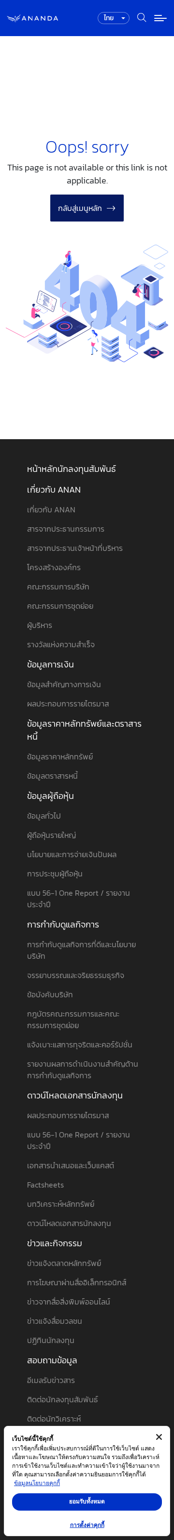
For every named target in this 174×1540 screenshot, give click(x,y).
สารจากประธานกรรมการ (65, 529)
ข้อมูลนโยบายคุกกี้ (37, 1483)
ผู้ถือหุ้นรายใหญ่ (51, 835)
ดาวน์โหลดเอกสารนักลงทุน (75, 1095)
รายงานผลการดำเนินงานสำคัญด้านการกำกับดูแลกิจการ (82, 1069)
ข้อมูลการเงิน (50, 664)
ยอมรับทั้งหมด (87, 1501)
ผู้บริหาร (39, 625)
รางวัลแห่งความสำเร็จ (61, 644)
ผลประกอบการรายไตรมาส (68, 703)
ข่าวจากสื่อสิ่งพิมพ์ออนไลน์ (68, 1301)
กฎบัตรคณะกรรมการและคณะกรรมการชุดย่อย (73, 1019)
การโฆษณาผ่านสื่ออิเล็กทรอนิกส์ (76, 1282)
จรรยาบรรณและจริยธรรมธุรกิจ (75, 975)
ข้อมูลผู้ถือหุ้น (50, 795)
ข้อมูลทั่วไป (44, 816)
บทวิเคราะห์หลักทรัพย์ (60, 1204)
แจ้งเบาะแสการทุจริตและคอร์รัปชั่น (79, 1044)
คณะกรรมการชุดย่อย (60, 606)
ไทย (109, 18)
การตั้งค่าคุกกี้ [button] (87, 1524)
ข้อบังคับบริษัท (50, 994)
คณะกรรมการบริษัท (58, 586)
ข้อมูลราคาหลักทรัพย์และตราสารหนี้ (84, 730)
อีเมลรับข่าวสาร (51, 1380)
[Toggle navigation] (160, 18)
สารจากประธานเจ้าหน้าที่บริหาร (75, 548)
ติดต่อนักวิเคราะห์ (54, 1418)
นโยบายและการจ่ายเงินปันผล (71, 854)
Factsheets (45, 1184)
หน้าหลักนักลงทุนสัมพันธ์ (71, 468)
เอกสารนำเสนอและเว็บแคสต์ (70, 1165)
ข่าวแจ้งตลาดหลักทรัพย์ (64, 1263)
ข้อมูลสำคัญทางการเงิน (64, 684)
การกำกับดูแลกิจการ (63, 924)
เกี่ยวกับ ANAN (54, 489)
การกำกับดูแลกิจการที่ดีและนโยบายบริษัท (81, 950)
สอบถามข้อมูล (52, 1360)
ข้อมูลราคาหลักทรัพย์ (60, 756)
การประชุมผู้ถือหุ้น (55, 873)
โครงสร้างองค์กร (54, 567)
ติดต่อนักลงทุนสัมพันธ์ (62, 1399)
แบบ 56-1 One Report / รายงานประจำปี (78, 898)
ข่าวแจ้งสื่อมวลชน (54, 1321)
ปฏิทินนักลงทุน (50, 1340)
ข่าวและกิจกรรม (54, 1243)
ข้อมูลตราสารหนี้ (52, 776)
